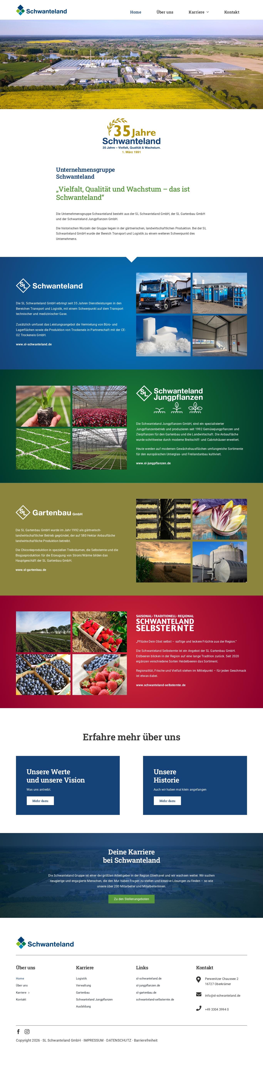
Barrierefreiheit (146, 1040)
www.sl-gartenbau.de (31, 570)
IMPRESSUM (94, 1040)
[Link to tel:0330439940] (198, 1008)
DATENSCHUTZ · (119, 1040)
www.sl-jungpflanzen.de (153, 463)
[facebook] (18, 1031)
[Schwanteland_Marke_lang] (41, 6)
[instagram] (27, 1031)
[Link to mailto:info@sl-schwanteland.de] (198, 994)
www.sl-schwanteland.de (34, 344)
